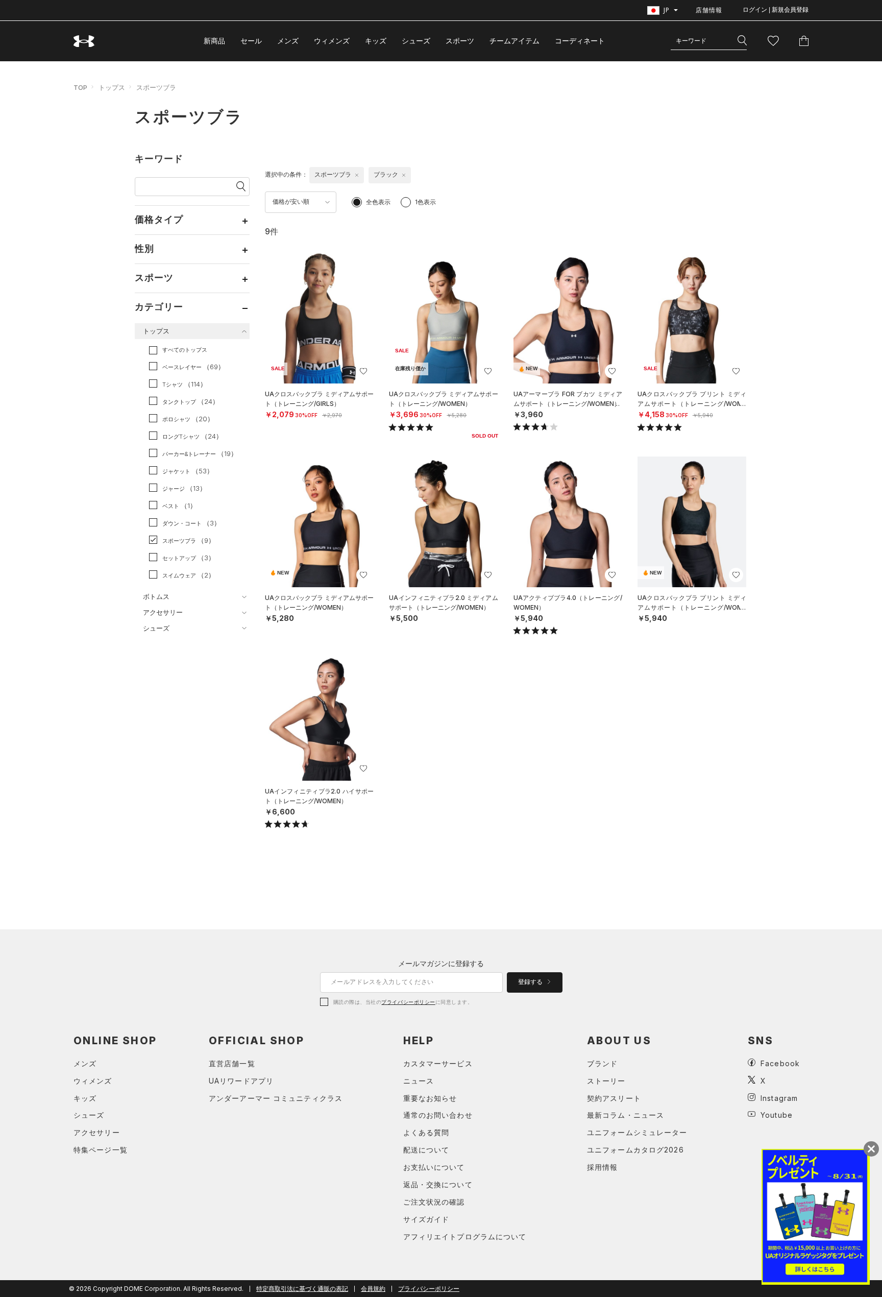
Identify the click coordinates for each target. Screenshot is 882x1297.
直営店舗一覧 (232, 1063)
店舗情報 (709, 10)
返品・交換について (438, 1184)
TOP (80, 87)
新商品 (214, 40)
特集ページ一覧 (101, 1149)
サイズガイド (426, 1219)
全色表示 (378, 202)
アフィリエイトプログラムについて (465, 1236)
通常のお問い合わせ (438, 1115)
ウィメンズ (332, 40)
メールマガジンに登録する (441, 963)
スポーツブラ (156, 87)
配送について (426, 1149)
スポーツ (460, 40)
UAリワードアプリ (241, 1080)
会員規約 (373, 1288)
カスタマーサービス (438, 1063)
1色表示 (425, 202)
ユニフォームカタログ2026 (635, 1149)
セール (251, 40)
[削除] (357, 175)
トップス (112, 87)
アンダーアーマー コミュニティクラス (275, 1098)
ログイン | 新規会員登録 (775, 9)
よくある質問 (426, 1132)
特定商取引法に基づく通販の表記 (302, 1288)
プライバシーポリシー (408, 1002)
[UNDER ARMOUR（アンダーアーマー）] (84, 41)
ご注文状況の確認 (434, 1201)
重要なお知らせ (430, 1098)
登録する (531, 982)
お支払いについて (434, 1167)
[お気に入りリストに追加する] (363, 371)
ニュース (418, 1080)
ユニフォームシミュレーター (637, 1132)
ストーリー (606, 1080)
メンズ (288, 40)
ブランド (602, 1063)
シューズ (416, 40)
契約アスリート (614, 1098)
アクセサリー (97, 1132)
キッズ (375, 40)
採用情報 (602, 1167)
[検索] (742, 40)
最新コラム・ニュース (625, 1115)
